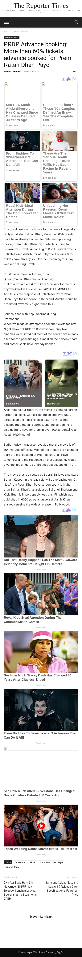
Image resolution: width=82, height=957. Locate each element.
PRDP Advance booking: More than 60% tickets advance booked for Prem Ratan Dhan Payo (37, 54)
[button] (6, 22)
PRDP (32, 862)
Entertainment (21, 31)
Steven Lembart (12, 71)
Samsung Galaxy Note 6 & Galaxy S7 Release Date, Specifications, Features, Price (61, 888)
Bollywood (20, 862)
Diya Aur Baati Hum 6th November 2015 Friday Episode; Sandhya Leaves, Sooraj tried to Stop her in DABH (20, 890)
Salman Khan (12, 866)
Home (7, 31)
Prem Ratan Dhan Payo (51, 862)
